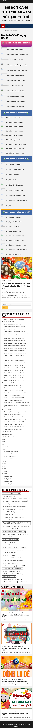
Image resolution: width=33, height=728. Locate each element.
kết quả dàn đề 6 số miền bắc (15, 91)
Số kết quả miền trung (9, 479)
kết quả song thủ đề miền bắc (16, 80)
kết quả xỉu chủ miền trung (13, 217)
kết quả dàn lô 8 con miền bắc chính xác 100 (14, 370)
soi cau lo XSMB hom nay (9, 542)
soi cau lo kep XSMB (23, 534)
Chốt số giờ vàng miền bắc (9, 496)
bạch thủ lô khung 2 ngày (8, 483)
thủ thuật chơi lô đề (6, 280)
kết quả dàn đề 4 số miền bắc (15, 86)
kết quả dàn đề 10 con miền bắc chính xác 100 (15, 355)
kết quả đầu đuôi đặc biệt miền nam (16, 200)
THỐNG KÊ (4, 461)
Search (5, 307)
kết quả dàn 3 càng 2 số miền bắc (16, 144)
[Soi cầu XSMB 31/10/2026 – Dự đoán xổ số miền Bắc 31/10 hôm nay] (16, 268)
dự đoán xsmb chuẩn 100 (8, 358)
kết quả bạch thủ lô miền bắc (15, 49)
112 (3, 657)
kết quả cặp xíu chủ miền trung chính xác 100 (15, 419)
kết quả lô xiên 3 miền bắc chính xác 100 (14, 378)
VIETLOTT (4, 449)
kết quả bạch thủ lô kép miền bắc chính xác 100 (15, 343)
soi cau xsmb (20, 550)
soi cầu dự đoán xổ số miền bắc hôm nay (13, 560)
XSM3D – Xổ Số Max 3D (10, 454)
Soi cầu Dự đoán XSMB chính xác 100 (12, 558)
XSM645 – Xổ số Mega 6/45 (11, 451)
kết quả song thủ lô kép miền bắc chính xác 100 (15, 329)
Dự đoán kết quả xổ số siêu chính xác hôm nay (14, 506)
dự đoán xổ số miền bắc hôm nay (11, 520)
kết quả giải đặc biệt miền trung (15, 222)
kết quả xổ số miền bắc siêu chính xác (12, 529)
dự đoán (24, 501)
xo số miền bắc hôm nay (9, 576)
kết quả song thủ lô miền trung (15, 240)
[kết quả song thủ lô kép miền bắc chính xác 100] (16, 600)
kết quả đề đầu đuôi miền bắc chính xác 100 (14, 373)
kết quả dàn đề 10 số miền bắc (16, 101)
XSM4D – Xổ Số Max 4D (10, 456)
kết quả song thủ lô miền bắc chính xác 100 (14, 326)
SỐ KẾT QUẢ (5, 474)
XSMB (3, 439)
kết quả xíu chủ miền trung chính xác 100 (14, 414)
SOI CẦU (4, 464)
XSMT (3, 444)
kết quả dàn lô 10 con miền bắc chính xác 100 (15, 363)
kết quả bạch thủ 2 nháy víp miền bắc (13, 324)
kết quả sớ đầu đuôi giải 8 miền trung (13, 429)
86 (2, 624)
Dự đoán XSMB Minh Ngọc (9, 512)
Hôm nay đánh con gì (23, 526)
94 (2, 591)
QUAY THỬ (4, 471)
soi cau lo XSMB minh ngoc (9, 544)
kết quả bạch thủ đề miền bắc (16, 75)
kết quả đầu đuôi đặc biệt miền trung (16, 249)
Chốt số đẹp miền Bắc (24, 498)
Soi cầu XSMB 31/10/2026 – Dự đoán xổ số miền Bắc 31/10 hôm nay (16, 286)
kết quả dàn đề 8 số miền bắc (15, 96)
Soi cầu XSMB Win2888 (9, 571)
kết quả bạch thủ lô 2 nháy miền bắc (17, 54)
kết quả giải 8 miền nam (13, 174)
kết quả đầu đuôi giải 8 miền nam (15, 195)
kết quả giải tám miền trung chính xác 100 (14, 424)
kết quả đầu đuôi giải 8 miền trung (16, 245)
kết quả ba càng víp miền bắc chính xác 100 (14, 338)
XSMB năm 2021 (7, 581)
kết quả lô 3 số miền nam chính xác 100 (13, 400)
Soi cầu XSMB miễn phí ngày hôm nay (12, 568)
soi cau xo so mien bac (8, 550)
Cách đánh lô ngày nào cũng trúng (11, 501)
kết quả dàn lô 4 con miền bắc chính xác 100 (14, 365)
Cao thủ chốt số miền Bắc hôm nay (11, 493)
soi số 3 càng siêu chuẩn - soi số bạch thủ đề (14, 292)
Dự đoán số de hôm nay (9, 509)
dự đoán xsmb (20, 509)
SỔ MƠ (4, 469)
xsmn (15, 581)
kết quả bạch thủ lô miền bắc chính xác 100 (14, 345)
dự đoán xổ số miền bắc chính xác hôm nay (13, 517)
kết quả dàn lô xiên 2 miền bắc (15, 126)
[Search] (31, 26)
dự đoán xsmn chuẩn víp (8, 382)
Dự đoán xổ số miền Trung (9, 526)
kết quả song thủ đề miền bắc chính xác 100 (14, 331)
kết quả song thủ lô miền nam (14, 190)
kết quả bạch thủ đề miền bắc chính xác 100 (14, 340)
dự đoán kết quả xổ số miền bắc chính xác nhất (14, 504)
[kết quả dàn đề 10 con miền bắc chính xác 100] (16, 633)
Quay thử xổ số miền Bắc (9, 534)
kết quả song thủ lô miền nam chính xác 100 (14, 385)
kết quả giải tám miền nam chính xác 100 (14, 397)
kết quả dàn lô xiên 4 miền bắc (15, 135)
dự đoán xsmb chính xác (8, 321)
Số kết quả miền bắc (9, 476)
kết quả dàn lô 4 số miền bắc (15, 106)
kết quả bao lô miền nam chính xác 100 (13, 390)
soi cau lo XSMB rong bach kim (10, 547)
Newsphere (24, 724)
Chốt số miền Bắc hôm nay (9, 498)
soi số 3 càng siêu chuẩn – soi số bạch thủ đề (16, 12)
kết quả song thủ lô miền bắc (15, 60)
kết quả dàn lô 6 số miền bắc (14, 118)
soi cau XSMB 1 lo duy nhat (9, 552)
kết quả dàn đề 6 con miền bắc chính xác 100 (15, 350)
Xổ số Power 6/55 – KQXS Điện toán (13, 459)
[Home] (3, 26)
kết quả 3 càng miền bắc (13, 140)
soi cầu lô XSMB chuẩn (23, 566)
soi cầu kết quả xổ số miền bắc (10, 563)
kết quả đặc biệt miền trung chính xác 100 (14, 421)
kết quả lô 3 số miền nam (13, 206)
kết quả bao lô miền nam (13, 180)
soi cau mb (23, 547)
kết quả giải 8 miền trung (13, 226)
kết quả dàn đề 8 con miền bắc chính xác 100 (15, 353)
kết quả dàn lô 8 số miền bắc (14, 122)
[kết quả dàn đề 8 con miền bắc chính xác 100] (16, 698)
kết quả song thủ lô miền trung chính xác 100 (15, 411)
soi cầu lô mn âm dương (9, 566)
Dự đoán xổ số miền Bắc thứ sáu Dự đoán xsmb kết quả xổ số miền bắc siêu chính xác (15, 523)
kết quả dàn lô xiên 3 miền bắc (15, 131)
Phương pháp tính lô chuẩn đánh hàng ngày (14, 531)
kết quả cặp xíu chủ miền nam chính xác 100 (15, 392)
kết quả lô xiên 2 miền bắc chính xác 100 (14, 375)
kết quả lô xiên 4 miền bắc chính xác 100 (14, 380)
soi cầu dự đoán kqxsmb (9, 555)
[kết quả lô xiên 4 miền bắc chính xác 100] (16, 666)
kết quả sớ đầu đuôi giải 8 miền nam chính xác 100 (16, 402)
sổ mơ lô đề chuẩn (6, 431)
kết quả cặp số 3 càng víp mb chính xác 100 (14, 360)
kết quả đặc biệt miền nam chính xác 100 (14, 395)
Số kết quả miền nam (9, 481)
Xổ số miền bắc (23, 581)
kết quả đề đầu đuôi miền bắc (15, 153)
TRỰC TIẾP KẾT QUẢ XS (8, 436)
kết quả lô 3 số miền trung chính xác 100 (14, 426)
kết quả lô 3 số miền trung (13, 254)
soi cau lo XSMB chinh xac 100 (10, 539)
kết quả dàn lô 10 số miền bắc (15, 148)
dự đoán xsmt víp (6, 409)
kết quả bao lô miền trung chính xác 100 (13, 416)
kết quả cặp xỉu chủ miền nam (14, 185)
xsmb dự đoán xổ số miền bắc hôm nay (12, 579)
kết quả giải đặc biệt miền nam (15, 169)
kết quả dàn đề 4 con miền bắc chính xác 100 (15, 348)
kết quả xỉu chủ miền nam (13, 164)
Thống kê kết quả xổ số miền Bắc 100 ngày (13, 573)
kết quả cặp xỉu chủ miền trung (15, 236)
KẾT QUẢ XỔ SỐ (6, 446)
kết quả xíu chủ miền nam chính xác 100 (13, 387)
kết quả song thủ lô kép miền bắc (17, 70)
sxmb (18, 571)
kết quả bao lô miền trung (13, 231)
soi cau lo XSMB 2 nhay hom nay (11, 536)
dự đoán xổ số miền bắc (9, 514)
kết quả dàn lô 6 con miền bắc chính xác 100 (14, 368)
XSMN (3, 441)
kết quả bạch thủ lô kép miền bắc (17, 65)
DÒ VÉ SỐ (4, 466)
